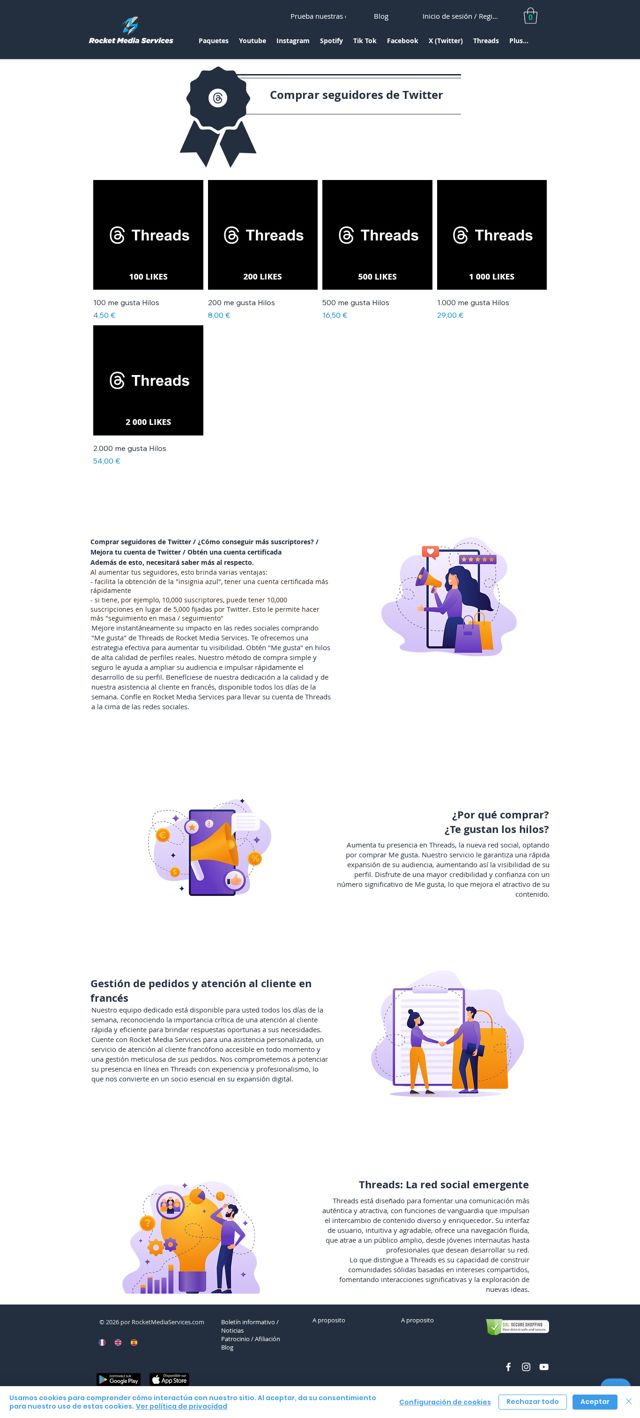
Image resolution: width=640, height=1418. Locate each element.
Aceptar (595, 1401)
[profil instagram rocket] (526, 1367)
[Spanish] (133, 1342)
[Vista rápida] (148, 235)
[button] (213, 44)
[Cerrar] (628, 1402)
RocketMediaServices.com (168, 1322)
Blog (227, 1347)
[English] (118, 1342)
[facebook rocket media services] (508, 1367)
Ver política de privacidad (181, 1406)
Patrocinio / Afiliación (250, 1339)
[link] (530, 16)
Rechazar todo (532, 1401)
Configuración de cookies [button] (445, 1402)
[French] (102, 1342)
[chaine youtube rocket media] (544, 1367)
